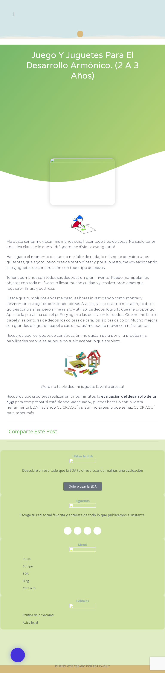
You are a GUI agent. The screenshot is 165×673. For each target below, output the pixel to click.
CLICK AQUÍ (67, 407)
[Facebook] (68, 531)
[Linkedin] (97, 531)
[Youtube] (87, 531)
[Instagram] (77, 531)
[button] (80, 34)
